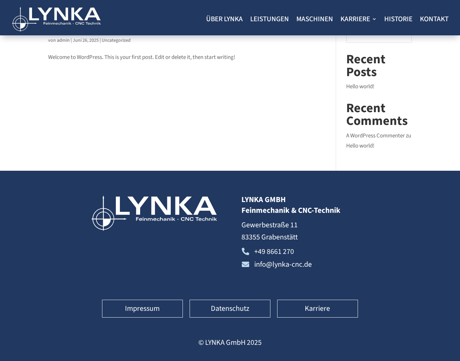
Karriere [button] (317, 308)
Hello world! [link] (360, 87)
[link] (56, 19)
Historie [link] (398, 19)
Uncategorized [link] (116, 40)
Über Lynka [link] (224, 19)
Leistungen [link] (269, 19)
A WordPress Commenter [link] (375, 136)
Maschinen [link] (314, 19)
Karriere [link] (355, 19)
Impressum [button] (142, 308)
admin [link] (63, 40)
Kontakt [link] (434, 19)
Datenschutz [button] (230, 308)
